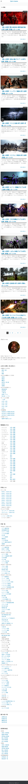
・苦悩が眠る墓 (4, 619)
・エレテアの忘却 (5, 708)
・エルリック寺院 (5, 531)
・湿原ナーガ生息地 (5, 654)
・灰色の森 (3, 616)
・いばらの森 (4, 597)
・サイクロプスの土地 (6, 687)
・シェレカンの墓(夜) (6, 585)
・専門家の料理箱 (5, 736)
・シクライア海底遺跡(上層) (7, 587)
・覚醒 (2, 373)
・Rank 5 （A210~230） (6, 498)
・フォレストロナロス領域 (7, 581)
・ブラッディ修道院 (5, 659)
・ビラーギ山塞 (4, 652)
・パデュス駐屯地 (5, 561)
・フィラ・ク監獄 (5, 578)
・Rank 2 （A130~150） (6, 493)
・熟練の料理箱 (4, 734)
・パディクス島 (4, 604)
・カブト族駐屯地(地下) (6, 542)
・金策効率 (3, 390)
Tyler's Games (14, 1)
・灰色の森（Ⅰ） (5, 695)
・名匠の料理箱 (4, 739)
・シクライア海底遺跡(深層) (7, 602)
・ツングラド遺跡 (5, 630)
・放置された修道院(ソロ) (7, 623)
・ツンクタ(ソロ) (5, 621)
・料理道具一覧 (4, 757)
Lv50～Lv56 (4, 401)
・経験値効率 (4, 389)
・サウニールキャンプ (6, 666)
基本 (11, 455)
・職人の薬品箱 (4, 750)
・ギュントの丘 (4, 673)
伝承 (11, 427)
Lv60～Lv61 (4, 404)
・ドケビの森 (4, 632)
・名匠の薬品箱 (4, 751)
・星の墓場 (3, 595)
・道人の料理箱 (4, 741)
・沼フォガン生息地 (5, 656)
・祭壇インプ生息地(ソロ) (7, 661)
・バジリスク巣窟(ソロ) (6, 704)
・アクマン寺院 (4, 590)
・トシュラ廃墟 (4, 562)
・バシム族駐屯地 (5, 547)
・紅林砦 (3, 611)
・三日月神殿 (4, 557)
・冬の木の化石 (4, 606)
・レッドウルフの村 (5, 571)
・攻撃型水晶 (4, 717)
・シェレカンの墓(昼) (6, 583)
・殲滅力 (3, 378)
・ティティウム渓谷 (5, 550)
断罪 (14, 479)
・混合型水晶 (4, 722)
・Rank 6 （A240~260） (6, 500)
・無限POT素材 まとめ (6, 418)
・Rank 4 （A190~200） (6, 496)
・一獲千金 (3, 392)
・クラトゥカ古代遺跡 (6, 594)
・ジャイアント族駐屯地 (6, 670)
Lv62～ (3, 408)
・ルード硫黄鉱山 (5, 576)
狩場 (26, 203)
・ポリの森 (3, 559)
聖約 (11, 479)
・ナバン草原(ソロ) (5, 573)
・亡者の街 (3, 626)
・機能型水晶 (4, 720)
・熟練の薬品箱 (4, 746)
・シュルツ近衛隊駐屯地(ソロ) (8, 701)
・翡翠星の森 (4, 607)
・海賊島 (3, 543)
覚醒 (14, 427)
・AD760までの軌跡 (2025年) (7, 415)
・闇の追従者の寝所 (5, 635)
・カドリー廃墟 (4, 554)
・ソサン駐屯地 (4, 540)
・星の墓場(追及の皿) (6, 614)
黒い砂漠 (25, 11)
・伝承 (2, 371)
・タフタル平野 (4, 568)
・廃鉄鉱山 (3, 538)
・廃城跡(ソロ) (4, 663)
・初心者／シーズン (5, 396)
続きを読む (23, 39)
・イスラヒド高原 (5, 628)
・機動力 (3, 380)
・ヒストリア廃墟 (5, 592)
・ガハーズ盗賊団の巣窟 (6, 556)
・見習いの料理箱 (5, 732)
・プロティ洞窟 (4, 566)
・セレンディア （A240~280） (8, 510)
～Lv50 (3, 399)
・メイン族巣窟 (4, 536)
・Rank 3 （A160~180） (6, 495)
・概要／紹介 (4, 370)
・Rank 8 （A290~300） (6, 503)
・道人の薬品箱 (4, 753)
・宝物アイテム (4, 394)
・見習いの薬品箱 (5, 744)
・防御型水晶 (4, 718)
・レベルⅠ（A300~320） (7, 516)
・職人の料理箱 (4, 738)
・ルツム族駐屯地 (5, 668)
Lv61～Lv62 (4, 406)
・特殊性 (3, 384)
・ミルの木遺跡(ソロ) (6, 599)
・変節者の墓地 (4, 569)
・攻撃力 (3, 377)
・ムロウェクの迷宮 (5, 609)
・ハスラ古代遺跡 (5, 533)
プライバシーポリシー (14, 783)
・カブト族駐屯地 (5, 528)
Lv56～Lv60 (4, 403)
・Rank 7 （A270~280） (6, 502)
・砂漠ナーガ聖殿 (5, 549)
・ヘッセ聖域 (4, 671)
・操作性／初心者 (5, 382)
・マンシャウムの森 (5, 580)
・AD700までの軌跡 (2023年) (7, 413)
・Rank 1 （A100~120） (6, 491)
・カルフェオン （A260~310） (8, 512)
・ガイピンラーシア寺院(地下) (8, 618)
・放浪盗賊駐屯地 (5, 530)
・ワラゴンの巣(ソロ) (6, 702)
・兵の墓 (3, 535)
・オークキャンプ (5, 658)
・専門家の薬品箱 (5, 748)
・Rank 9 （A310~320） (6, 505)
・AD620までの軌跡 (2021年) (7, 411)
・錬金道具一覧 (4, 758)
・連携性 (3, 385)
